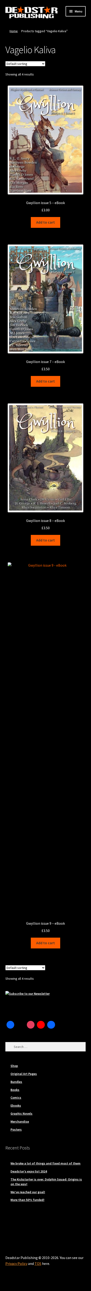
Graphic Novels (21, 1113)
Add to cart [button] (45, 222)
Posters (16, 1129)
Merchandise (19, 1121)
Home (14, 31)
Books (14, 1090)
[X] (20, 1025)
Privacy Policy (16, 1263)
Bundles (16, 1082)
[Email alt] (61, 1025)
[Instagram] (31, 1025)
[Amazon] (51, 1025)
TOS (38, 1263)
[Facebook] (10, 1025)
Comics (15, 1097)
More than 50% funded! (27, 1200)
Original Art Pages (23, 1074)
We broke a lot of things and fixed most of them (45, 1163)
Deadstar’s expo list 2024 (28, 1171)
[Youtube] (41, 1025)
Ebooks (15, 1105)
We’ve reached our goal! (27, 1192)
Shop (14, 1066)
